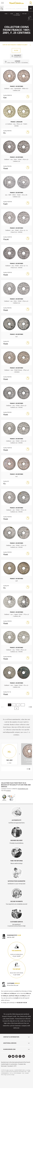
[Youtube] (23, 1056)
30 (16, 708)
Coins (11, 13)
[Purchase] (28, 96)
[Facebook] (9, 1056)
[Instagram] (20, 1056)
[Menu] (15, 795)
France (17, 13)
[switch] (11, 800)
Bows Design (11, 1074)
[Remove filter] (12, 56)
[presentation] (4, 768)
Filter (16, 50)
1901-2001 (24, 13)
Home (6, 13)
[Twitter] (13, 1056)
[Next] (30, 706)
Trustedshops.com (23, 788)
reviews (8, 790)
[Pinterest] (16, 1056)
